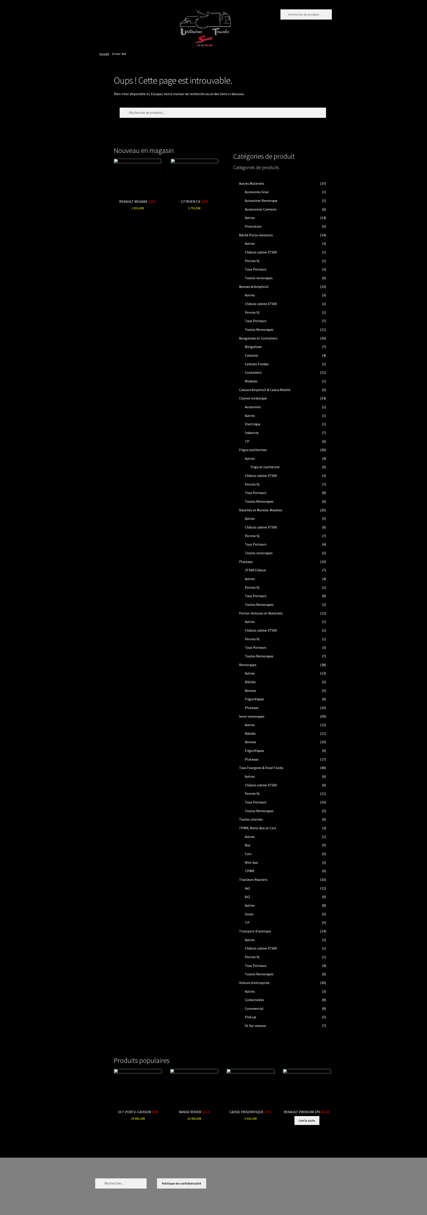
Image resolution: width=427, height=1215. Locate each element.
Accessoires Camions (260, 209)
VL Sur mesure (255, 1025)
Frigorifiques (254, 699)
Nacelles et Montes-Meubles (260, 510)
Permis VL (252, 261)
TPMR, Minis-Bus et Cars (257, 828)
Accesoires (253, 407)
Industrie (252, 432)
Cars (248, 854)
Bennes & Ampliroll (254, 286)
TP (247, 441)
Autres (250, 217)
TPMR (249, 871)
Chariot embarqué (253, 398)
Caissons (251, 355)
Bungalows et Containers (258, 338)
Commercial (254, 1008)
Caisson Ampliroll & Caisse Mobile (264, 390)
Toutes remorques (259, 278)
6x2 (247, 896)
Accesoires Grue (257, 192)
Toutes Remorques (259, 329)
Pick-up (250, 1017)
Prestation (253, 226)
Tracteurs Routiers (253, 879)
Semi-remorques (251, 716)
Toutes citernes (251, 819)
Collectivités (254, 1000)
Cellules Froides (257, 364)
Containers (253, 372)
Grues (249, 914)
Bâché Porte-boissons (256, 235)
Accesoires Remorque (261, 200)
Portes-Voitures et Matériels (261, 613)
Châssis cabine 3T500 (261, 252)
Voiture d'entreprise (254, 982)
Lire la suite (307, 1121)
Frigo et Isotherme (265, 467)
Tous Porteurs (255, 269)
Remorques (247, 665)
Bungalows (253, 346)
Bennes (250, 690)
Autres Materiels (251, 183)
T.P (247, 922)
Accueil (104, 54)
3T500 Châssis (255, 570)
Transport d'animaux (255, 931)
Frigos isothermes (253, 450)
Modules (251, 381)
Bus (247, 845)
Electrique (252, 424)
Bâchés (250, 682)
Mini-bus (251, 862)
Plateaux (246, 561)
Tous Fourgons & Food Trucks (261, 767)
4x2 (247, 888)
